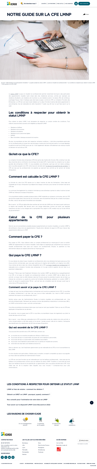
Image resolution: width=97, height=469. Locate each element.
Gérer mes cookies (91, 463)
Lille (23, 445)
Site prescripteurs (29, 463)
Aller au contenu (5, 1)
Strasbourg (41, 450)
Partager (86, 13)
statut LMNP (14, 94)
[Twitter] (5, 457)
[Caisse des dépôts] (60, 455)
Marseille (24, 450)
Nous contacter (84, 3)
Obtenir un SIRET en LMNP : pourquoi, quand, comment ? (28, 394)
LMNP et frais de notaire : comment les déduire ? (25, 389)
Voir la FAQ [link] (59, 443)
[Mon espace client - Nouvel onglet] (76, 3)
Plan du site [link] (93, 465)
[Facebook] (2, 457)
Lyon (23, 447)
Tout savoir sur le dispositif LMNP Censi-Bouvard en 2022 (28, 405)
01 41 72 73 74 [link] (5, 443)
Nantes (24, 454)
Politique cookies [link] (81, 463)
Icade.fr (22, 463)
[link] (12, 3)
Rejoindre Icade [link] (61, 445)
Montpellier (25, 452)
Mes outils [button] (60, 3)
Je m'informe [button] (51, 3)
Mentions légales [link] (38, 463)
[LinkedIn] (9, 457)
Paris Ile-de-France (43, 445)
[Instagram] (13, 457)
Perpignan (41, 447)
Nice (39, 443)
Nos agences (69, 3)
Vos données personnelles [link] (69, 463)
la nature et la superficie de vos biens (57, 166)
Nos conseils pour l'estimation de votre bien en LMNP (27, 400)
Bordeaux (25, 443)
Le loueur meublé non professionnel (57, 265)
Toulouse (40, 452)
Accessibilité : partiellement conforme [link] (53, 463)
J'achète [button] (43, 3)
